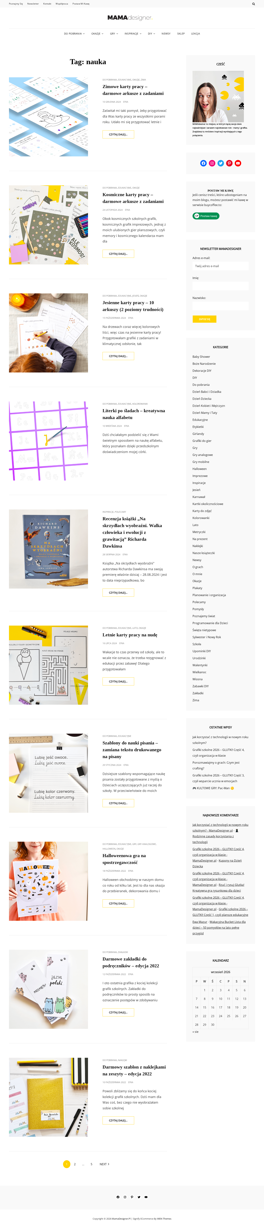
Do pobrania (73, 33)
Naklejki (122, 1060)
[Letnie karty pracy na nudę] (48, 665)
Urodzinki (199, 658)
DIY (150, 33)
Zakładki (123, 952)
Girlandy (198, 434)
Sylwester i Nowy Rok (207, 637)
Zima (143, 79)
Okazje (96, 33)
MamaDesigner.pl (121, 1218)
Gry (112, 33)
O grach (198, 567)
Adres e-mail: (201, 258)
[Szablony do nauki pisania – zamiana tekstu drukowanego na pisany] (48, 773)
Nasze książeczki (204, 553)
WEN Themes (164, 1218)
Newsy (166, 33)
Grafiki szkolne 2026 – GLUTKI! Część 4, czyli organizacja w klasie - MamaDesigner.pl (218, 855)
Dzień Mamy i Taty (205, 413)
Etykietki (198, 427)
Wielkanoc (199, 672)
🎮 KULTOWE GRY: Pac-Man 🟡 (213, 788)
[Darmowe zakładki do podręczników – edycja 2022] (48, 989)
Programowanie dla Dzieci (210, 623)
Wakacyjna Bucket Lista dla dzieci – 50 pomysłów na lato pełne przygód (219, 927)
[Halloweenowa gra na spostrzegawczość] (48, 881)
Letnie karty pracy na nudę (130, 634)
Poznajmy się (16, 3)
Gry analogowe (147, 844)
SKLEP (181, 33)
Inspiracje (131, 33)
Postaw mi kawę (81, 3)
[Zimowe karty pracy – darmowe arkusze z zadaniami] (48, 116)
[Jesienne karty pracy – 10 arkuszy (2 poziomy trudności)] (48, 332)
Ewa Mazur (200, 922)
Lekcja (195, 33)
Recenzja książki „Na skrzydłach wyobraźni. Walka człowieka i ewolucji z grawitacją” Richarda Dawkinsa (132, 532)
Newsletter (33, 3)
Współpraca (62, 3)
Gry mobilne (201, 462)
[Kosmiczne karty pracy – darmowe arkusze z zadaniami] (48, 224)
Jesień (135, 295)
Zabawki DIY (201, 686)
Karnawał (199, 497)
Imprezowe (200, 476)
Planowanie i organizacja (209, 595)
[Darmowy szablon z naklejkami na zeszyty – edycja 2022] (48, 1097)
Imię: (196, 278)
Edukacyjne (124, 79)
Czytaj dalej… (121, 135)
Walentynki (200, 665)
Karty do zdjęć (202, 511)
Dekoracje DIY (202, 371)
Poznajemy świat (204, 616)
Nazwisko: (199, 298)
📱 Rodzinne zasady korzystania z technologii (216, 836)
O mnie (197, 574)
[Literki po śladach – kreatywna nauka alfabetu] (48, 441)
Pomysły (198, 609)
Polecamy (120, 511)
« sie (195, 1032)
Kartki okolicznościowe (208, 504)
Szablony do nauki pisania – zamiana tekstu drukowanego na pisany (132, 749)
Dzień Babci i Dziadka (207, 392)
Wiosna (198, 679)
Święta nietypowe (204, 630)
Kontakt (47, 3)
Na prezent (200, 539)
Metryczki (199, 532)
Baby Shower (201, 357)
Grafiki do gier (202, 441)
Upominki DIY (202, 651)
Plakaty (197, 588)
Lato (135, 628)
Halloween (109, 848)
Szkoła (197, 644)
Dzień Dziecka (202, 399)
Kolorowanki (140, 403)
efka (125, 101)
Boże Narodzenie (204, 364)
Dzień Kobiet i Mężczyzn (209, 406)
